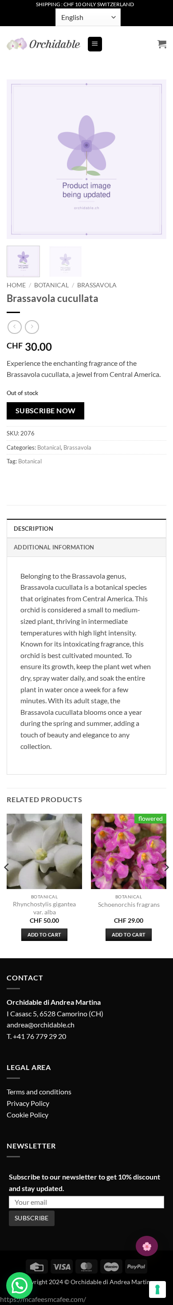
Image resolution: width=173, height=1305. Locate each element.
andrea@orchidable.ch (41, 1024)
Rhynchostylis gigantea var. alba (44, 908)
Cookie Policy (27, 1114)
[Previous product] (32, 327)
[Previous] (21, 159)
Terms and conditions (39, 1091)
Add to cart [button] (45, 934)
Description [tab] (33, 528)
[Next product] (14, 327)
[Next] (152, 159)
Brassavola (97, 285)
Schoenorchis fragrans (129, 904)
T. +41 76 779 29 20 (36, 1036)
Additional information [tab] (54, 547)
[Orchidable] (43, 44)
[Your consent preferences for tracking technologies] (157, 1289)
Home (16, 285)
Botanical (51, 285)
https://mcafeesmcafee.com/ (43, 1299)
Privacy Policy (28, 1103)
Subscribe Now (46, 411)
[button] (95, 44)
